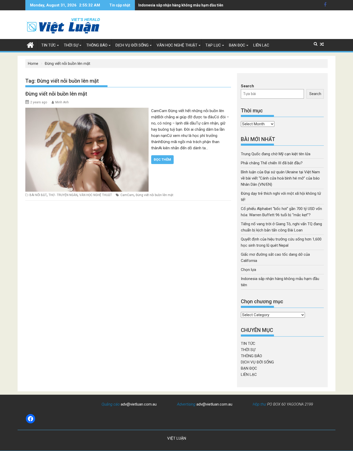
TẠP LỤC (213, 45)
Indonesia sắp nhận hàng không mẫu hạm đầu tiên (180, 5)
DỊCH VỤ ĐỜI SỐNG (132, 45)
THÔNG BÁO (97, 45)
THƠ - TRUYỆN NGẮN (63, 195)
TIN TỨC (48, 45)
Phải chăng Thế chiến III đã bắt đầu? (272, 163)
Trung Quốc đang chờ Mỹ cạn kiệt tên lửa (275, 154)
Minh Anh (62, 102)
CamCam (127, 195)
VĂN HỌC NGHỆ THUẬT (177, 45)
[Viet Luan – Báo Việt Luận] (30, 44)
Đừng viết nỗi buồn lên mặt (56, 94)
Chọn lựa (248, 269)
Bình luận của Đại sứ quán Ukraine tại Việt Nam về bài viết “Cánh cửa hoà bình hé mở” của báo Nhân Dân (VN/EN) (280, 178)
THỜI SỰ (71, 45)
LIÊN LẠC (261, 45)
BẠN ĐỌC (237, 45)
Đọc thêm (162, 159)
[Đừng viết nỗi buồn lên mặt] (87, 110)
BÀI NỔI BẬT (38, 195)
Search (247, 86)
